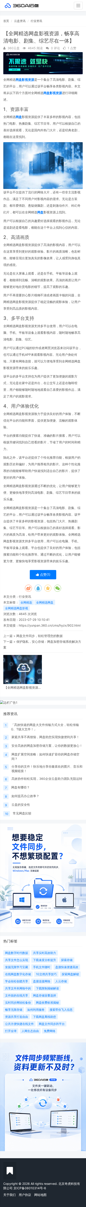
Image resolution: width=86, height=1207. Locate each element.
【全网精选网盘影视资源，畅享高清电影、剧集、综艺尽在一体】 (22, 687)
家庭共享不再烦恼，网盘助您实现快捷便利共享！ (45, 737)
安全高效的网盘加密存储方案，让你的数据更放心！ (46, 745)
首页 (6, 21)
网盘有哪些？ (20, 787)
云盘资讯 (20, 21)
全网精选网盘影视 (16, 608)
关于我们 (9, 1195)
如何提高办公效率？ (25, 796)
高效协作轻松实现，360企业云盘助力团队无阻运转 (46, 778)
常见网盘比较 (22, 813)
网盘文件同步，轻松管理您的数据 (39, 636)
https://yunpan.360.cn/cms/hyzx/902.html (49, 625)
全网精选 (26, 602)
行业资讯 (36, 21)
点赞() (44, 574)
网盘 (19, 117)
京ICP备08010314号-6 (29, 1188)
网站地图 (40, 1195)
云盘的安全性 (20, 804)
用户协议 (25, 1195)
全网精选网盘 (44, 602)
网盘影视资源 (25, 79)
